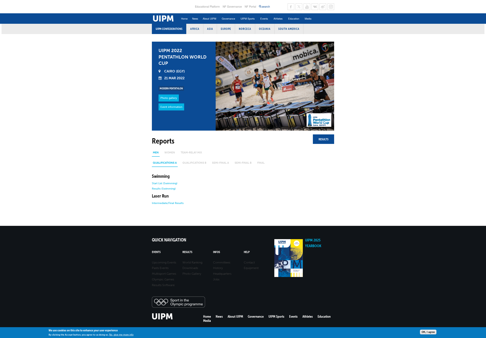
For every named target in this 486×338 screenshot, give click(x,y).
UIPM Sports (248, 18)
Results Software (163, 285)
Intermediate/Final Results (168, 203)
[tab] (156, 154)
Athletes (278, 18)
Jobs (216, 279)
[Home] (162, 319)
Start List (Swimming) (164, 183)
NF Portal (250, 6)
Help (247, 252)
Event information (171, 107)
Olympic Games (163, 279)
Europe (226, 29)
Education (293, 18)
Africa (194, 29)
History (218, 268)
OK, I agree (428, 332)
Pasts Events (160, 268)
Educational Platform (207, 6)
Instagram (330, 6)
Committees (221, 262)
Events (264, 18)
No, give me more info (121, 334)
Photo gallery (168, 98)
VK (315, 6)
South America (288, 29)
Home (184, 18)
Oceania (265, 29)
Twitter (299, 6)
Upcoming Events (164, 262)
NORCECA (245, 29)
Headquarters (222, 273)
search (266, 6)
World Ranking (192, 262)
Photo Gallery (191, 273)
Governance (228, 18)
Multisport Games (164, 273)
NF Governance (232, 6)
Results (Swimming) (164, 188)
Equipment (251, 268)
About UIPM (209, 18)
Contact (249, 262)
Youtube (307, 6)
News (195, 18)
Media (308, 18)
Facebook (291, 6)
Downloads (190, 268)
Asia (210, 29)
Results (323, 139)
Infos (216, 252)
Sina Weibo (323, 6)
